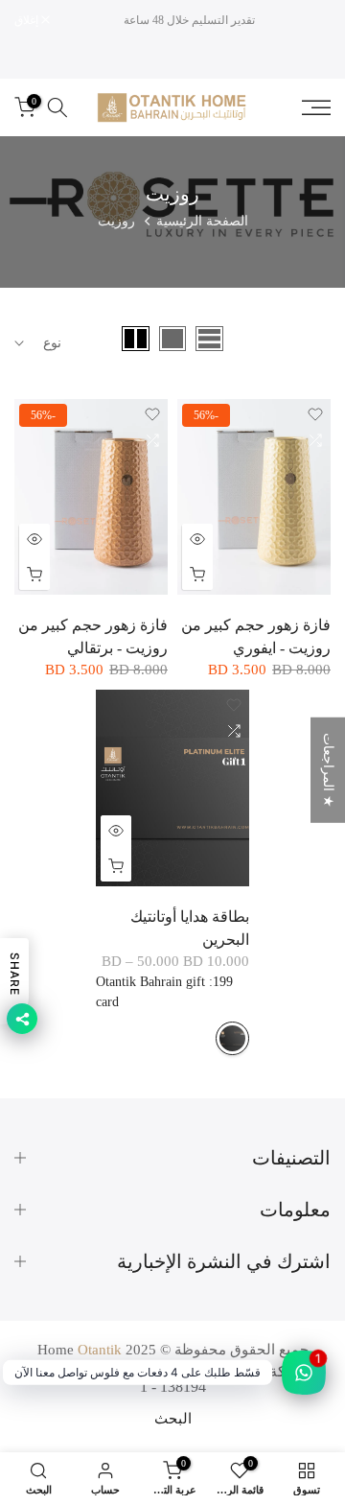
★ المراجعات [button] (328, 769)
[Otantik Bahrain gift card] (232, 1038)
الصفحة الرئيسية (202, 221)
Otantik (100, 1349)
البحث (173, 1418)
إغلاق (27, 20)
